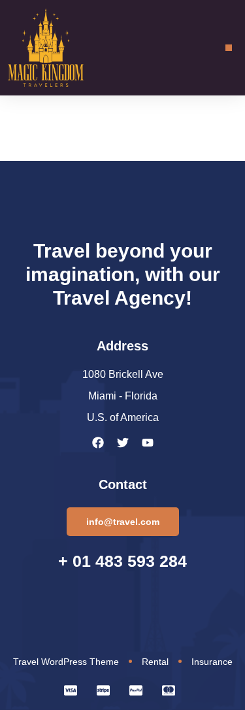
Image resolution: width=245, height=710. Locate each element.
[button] (228, 47)
